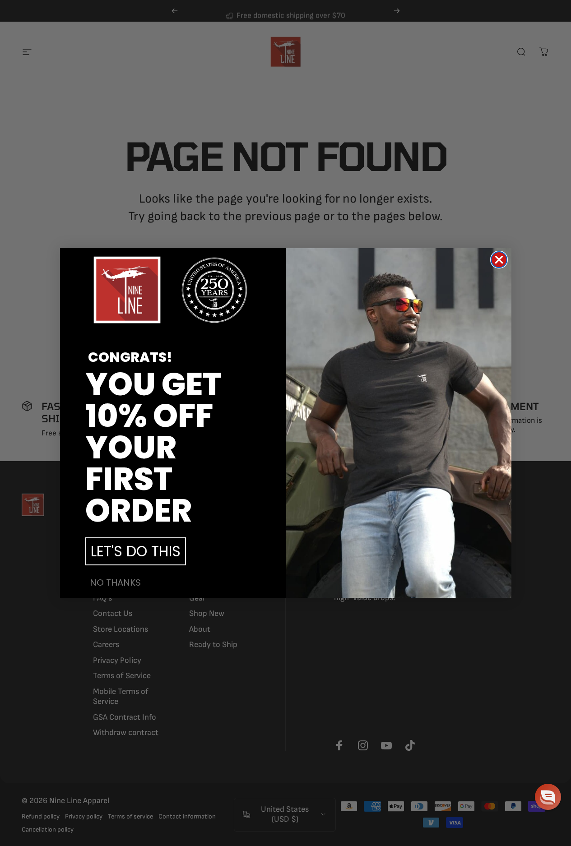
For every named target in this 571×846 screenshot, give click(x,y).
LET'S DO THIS (136, 551)
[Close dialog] (499, 260)
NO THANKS (115, 582)
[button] (548, 797)
